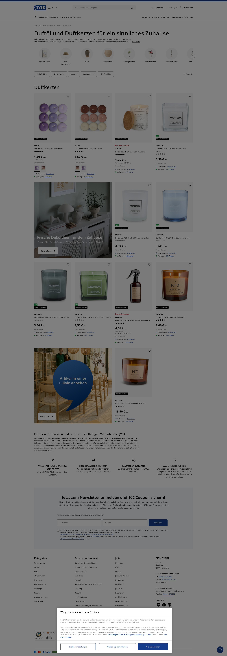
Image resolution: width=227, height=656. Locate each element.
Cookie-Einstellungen (78, 647)
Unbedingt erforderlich (117, 647)
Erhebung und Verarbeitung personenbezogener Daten (130, 635)
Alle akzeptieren (153, 647)
